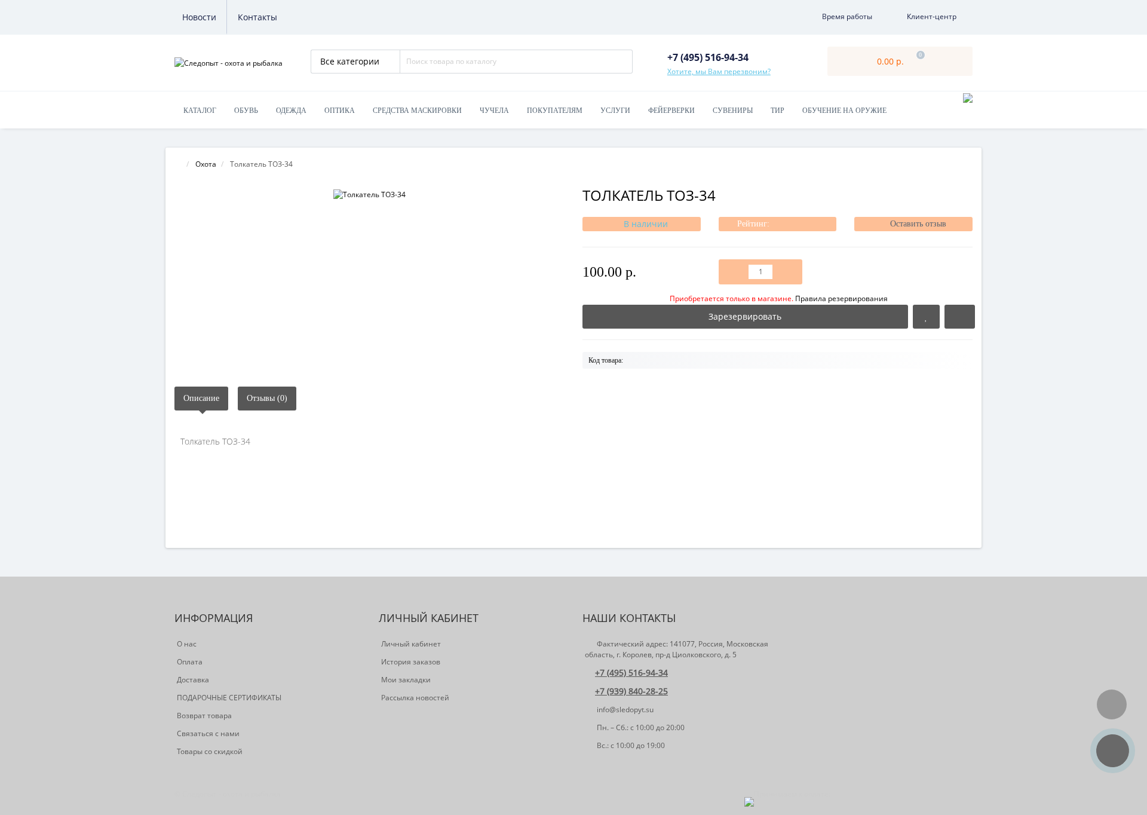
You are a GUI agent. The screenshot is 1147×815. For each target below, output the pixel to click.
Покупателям (554, 110)
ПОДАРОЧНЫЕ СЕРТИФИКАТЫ (229, 698)
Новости (199, 17)
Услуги (615, 110)
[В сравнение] (959, 317)
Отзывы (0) (267, 398)
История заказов (410, 662)
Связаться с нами (208, 733)
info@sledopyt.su (624, 709)
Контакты (257, 17)
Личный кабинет (411, 644)
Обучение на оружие (844, 110)
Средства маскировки (417, 110)
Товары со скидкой (210, 751)
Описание (201, 398)
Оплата (190, 662)
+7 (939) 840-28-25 (631, 691)
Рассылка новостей (415, 698)
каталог (199, 110)
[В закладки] (926, 317)
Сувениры (733, 110)
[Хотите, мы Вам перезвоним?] (1112, 750)
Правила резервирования (779, 298)
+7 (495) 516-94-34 (631, 672)
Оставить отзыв (918, 223)
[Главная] (178, 164)
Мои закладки (406, 680)
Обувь (246, 110)
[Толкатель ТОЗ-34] (369, 194)
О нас (187, 644)
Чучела (494, 110)
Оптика (339, 110)
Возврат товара (204, 715)
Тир (777, 110)
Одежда (291, 110)
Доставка (193, 680)
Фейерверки (671, 110)
